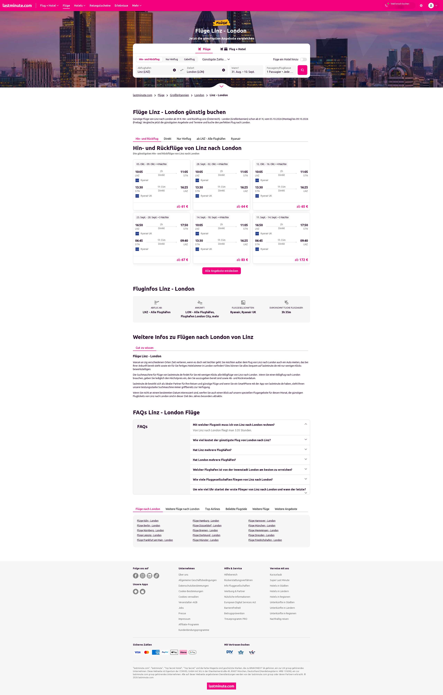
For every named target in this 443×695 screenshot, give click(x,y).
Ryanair (236, 138)
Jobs (181, 607)
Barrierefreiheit (232, 607)
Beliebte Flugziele (236, 508)
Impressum (184, 619)
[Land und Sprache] (421, 5)
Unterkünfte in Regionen (283, 613)
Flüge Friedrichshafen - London (265, 540)
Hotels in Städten (279, 585)
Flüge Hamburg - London (206, 520)
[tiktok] (156, 575)
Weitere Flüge (260, 508)
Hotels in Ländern (279, 591)
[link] (161, 184)
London (199, 95)
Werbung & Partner (234, 591)
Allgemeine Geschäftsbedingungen (198, 580)
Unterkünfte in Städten (282, 602)
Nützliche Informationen (237, 596)
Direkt (167, 138)
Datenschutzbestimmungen (194, 585)
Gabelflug (189, 59)
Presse (182, 613)
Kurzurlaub (276, 574)
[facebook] (135, 575)
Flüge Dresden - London (261, 535)
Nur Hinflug (172, 59)
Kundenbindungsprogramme (194, 630)
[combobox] (157, 70)
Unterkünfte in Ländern (282, 607)
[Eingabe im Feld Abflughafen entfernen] (174, 70)
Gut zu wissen (144, 347)
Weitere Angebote (286, 508)
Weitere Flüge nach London (183, 508)
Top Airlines (212, 508)
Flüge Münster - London (206, 540)
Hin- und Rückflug (149, 59)
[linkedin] (149, 575)
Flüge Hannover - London (261, 520)
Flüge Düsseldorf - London (207, 525)
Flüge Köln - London (148, 520)
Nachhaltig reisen (279, 619)
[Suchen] (302, 70)
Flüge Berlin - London (148, 525)
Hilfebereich (230, 574)
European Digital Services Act (240, 602)
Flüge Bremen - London (205, 530)
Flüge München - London (261, 525)
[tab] (204, 49)
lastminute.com (142, 95)
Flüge (161, 95)
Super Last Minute (280, 580)
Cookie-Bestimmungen (191, 591)
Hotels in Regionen (280, 596)
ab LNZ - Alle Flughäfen (211, 138)
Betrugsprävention (234, 613)
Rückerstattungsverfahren (238, 580)
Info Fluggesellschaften (237, 585)
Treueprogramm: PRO (235, 619)
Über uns (183, 574)
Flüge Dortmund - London (206, 535)
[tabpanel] (221, 208)
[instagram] (142, 575)
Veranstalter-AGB (188, 602)
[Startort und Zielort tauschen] (182, 70)
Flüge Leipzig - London (149, 535)
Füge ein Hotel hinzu (285, 59)
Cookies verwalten (189, 596)
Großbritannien (179, 95)
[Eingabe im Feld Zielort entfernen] (223, 70)
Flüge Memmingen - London (263, 530)
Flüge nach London (148, 508)
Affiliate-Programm (189, 624)
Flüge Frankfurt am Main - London (155, 540)
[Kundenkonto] (433, 5)
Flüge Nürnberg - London (150, 530)
